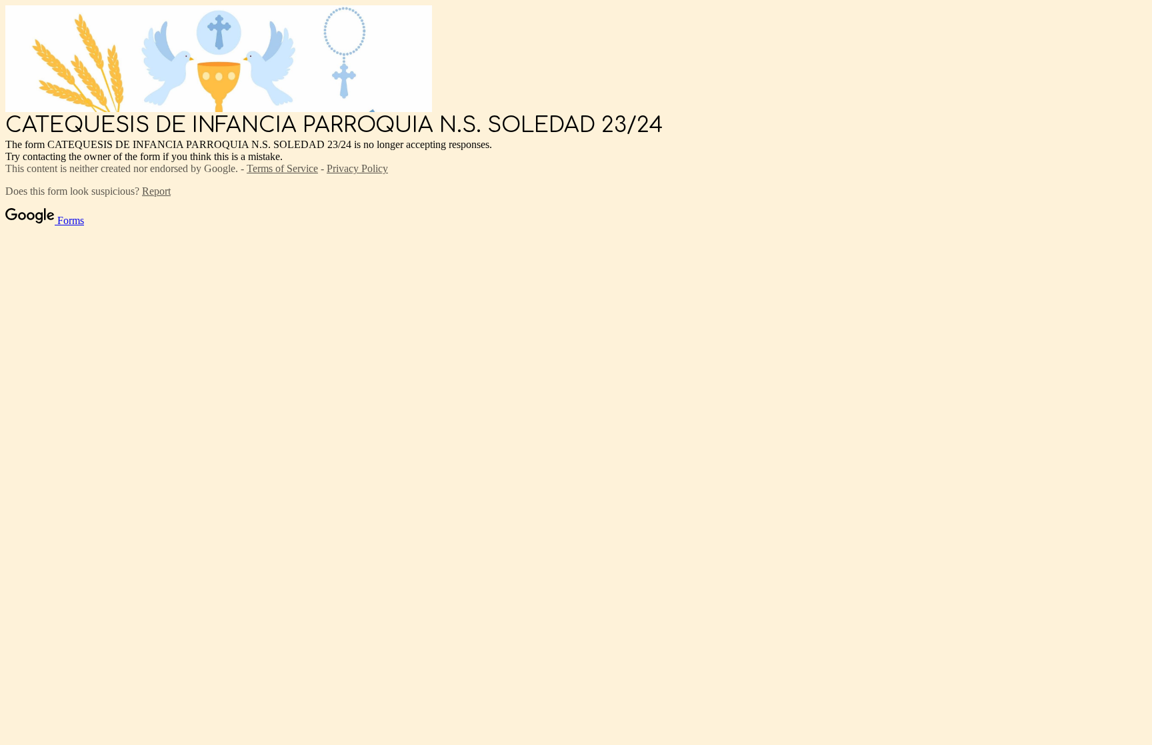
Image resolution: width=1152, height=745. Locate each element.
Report (156, 191)
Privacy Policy (357, 168)
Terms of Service (282, 168)
